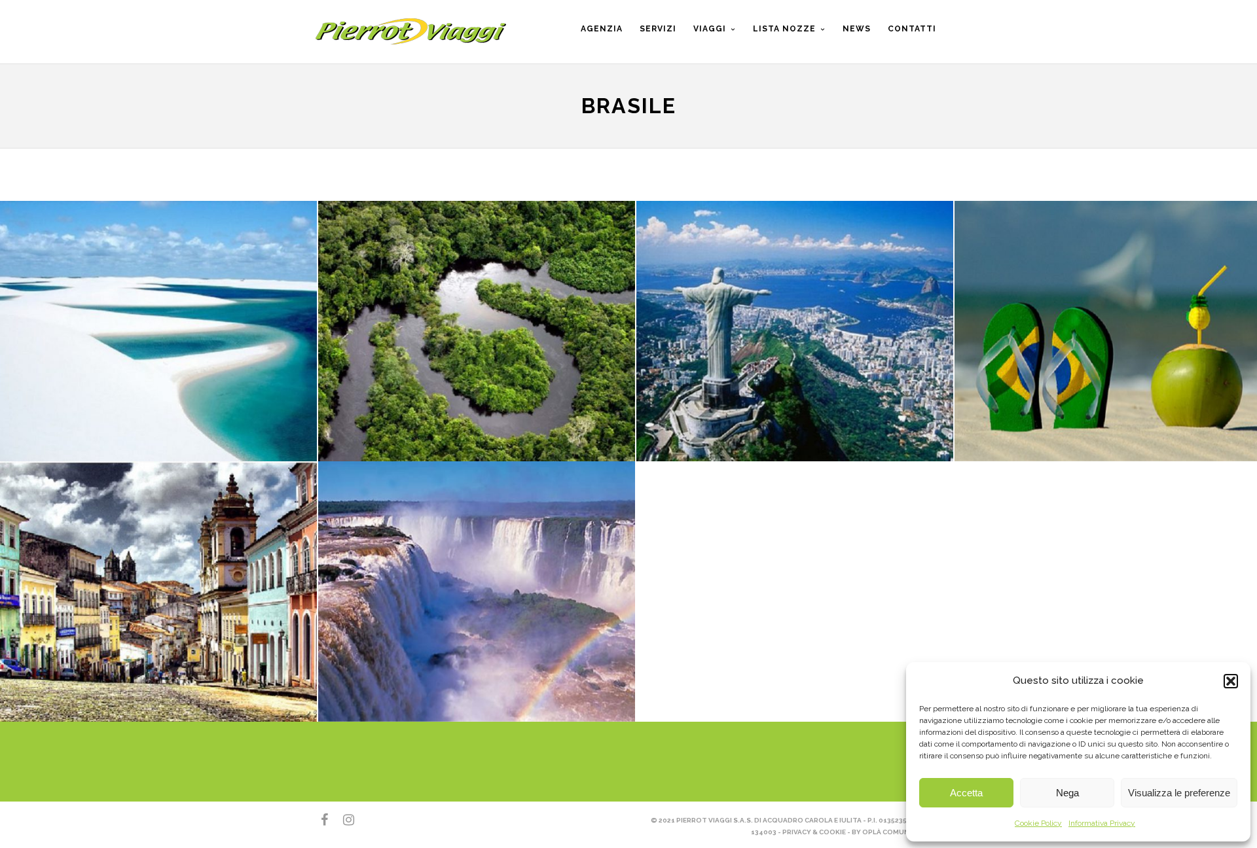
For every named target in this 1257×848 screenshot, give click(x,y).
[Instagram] (343, 820)
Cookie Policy (1038, 823)
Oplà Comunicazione (902, 832)
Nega (1067, 792)
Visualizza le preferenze (1179, 792)
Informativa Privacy (1101, 823)
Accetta (966, 792)
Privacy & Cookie (814, 832)
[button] (1230, 681)
